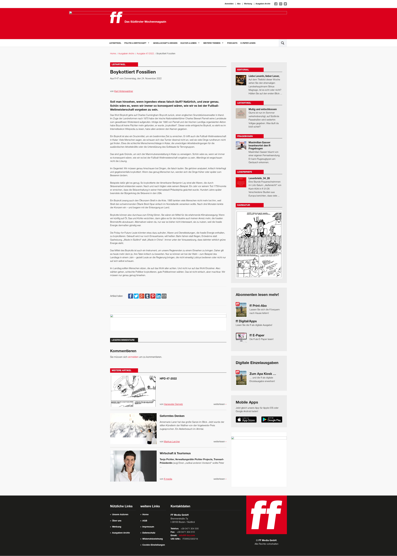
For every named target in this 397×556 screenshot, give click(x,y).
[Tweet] (136, 296)
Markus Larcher (172, 442)
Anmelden (229, 4)
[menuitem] (115, 43)
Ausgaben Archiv (263, 4)
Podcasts (232, 43)
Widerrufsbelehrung (152, 539)
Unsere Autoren (120, 515)
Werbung (248, 4)
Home (113, 54)
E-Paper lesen (248, 43)
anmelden (133, 357)
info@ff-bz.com (187, 536)
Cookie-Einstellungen (153, 545)
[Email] (164, 296)
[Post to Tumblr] (147, 296)
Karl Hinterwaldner (123, 91)
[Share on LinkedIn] (158, 296)
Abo (239, 4)
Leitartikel (115, 43)
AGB (144, 521)
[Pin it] (152, 296)
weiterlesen (220, 404)
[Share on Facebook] (130, 296)
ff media (168, 479)
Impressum (148, 527)
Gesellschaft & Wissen (165, 43)
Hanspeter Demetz (173, 404)
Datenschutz (148, 533)
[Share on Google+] (141, 296)
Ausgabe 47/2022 (145, 54)
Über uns (116, 521)
